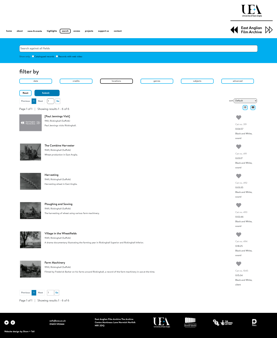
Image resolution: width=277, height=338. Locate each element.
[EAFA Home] (251, 19)
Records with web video (70, 57)
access (76, 31)
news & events (35, 31)
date (35, 81)
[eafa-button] (245, 107)
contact (118, 31)
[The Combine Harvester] (30, 152)
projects (89, 31)
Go (57, 101)
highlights (52, 31)
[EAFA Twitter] (7, 322)
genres (157, 81)
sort (231, 101)
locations (116, 81)
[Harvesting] (30, 181)
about (20, 31)
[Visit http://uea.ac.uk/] (161, 322)
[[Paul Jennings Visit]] (30, 123)
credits (76, 81)
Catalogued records (44, 57)
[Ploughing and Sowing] (30, 210)
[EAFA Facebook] (13, 322)
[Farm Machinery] (30, 269)
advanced (238, 81)
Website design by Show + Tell (19, 331)
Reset (25, 93)
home (9, 31)
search (65, 31)
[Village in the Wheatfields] (30, 240)
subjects (197, 81)
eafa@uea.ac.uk (57, 321)
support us (103, 31)
